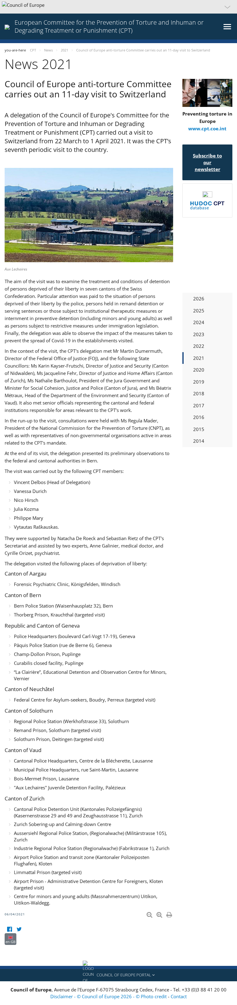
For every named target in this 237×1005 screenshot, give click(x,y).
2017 (198, 405)
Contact (179, 996)
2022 (198, 346)
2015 (198, 429)
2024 (198, 322)
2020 (198, 370)
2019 (198, 382)
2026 (198, 298)
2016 (198, 417)
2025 (198, 310)
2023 (198, 334)
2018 (198, 393)
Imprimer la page (169, 913)
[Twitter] (19, 929)
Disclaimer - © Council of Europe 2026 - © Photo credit (109, 996)
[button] (118, 7)
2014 (198, 441)
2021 (198, 358)
